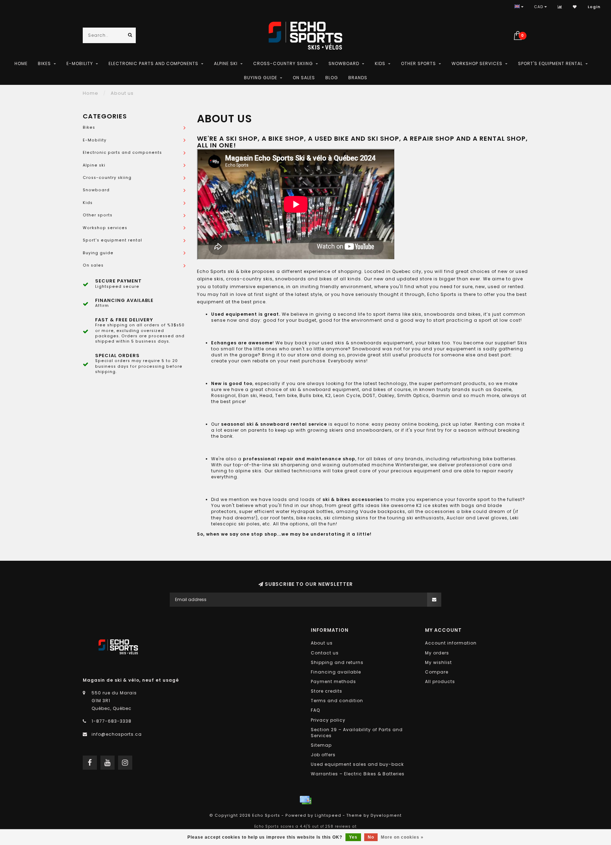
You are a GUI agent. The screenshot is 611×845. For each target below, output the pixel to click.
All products (440, 681)
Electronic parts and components (153, 63)
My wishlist (438, 662)
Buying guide (260, 78)
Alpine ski (226, 63)
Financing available (336, 672)
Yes (353, 837)
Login (594, 7)
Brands (357, 78)
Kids (380, 63)
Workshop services (477, 63)
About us (322, 643)
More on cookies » (402, 837)
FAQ (315, 710)
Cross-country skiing (283, 63)
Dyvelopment (386, 815)
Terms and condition (337, 701)
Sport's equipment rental (550, 63)
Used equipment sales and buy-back (357, 764)
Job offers (323, 755)
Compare (436, 672)
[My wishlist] (575, 7)
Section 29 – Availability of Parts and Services (357, 733)
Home (21, 63)
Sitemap (321, 745)
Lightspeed (328, 815)
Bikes (44, 63)
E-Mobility (79, 63)
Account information (451, 643)
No (371, 837)
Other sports (418, 63)
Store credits (326, 691)
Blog (331, 78)
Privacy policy (328, 720)
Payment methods (333, 681)
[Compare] (560, 7)
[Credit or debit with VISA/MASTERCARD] (305, 800)
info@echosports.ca (117, 734)
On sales (304, 78)
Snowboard (343, 63)
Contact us (325, 653)
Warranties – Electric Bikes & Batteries (358, 774)
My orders (437, 653)
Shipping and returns (337, 662)
